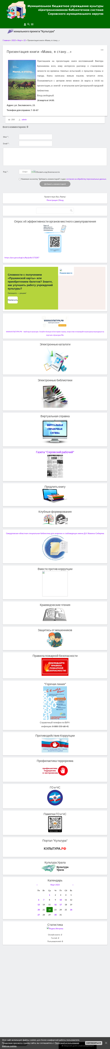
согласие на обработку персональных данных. (86, 179)
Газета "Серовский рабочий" (55, 452)
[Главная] (55, 18)
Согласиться (93, 1043)
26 (71, 910)
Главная (6, 40)
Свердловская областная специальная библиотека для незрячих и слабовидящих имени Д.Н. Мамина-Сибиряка (55, 533)
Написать (13, 300)
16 (55, 904)
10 (61, 900)
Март (19, 40)
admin (24, 119)
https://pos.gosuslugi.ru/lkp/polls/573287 (22, 257)
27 (39, 915)
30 (55, 915)
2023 (14, 40)
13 (39, 904)
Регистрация (52, 200)
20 (39, 910)
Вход (61, 200)
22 (25, 40)
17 (61, 904)
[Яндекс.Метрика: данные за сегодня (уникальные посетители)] (55, 928)
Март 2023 (55, 885)
